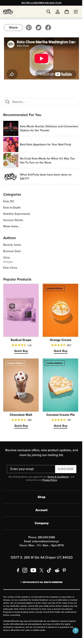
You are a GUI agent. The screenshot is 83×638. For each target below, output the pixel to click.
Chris (6, 256)
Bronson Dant (12, 250)
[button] (73, 631)
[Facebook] (17, 564)
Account (40, 503)
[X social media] (40, 564)
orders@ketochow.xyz (44, 535)
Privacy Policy (48, 474)
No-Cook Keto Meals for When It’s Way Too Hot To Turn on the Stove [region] (47, 159)
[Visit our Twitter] (38, 27)
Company (40, 517)
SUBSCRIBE (64, 463)
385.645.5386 (44, 531)
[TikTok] (47, 564)
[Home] (8, 11)
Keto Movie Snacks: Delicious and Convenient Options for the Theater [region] (42, 127)
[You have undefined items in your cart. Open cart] (64, 12)
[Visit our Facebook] (48, 27)
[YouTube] (32, 564)
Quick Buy (20, 347)
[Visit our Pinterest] (29, 27)
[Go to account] (58, 12)
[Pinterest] (63, 564)
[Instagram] (23, 564)
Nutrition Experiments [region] (16, 212)
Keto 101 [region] (8, 200)
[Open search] (49, 12)
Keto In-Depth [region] (12, 206)
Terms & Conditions (56, 470)
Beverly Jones (12, 243)
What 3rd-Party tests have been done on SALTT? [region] (46, 175)
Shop (40, 490)
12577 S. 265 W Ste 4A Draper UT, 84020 (40, 551)
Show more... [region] (11, 225)
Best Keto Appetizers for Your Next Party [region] (45, 143)
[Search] (7, 100)
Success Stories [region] (13, 219)
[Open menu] (73, 12)
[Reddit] (55, 564)
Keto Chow (10, 266)
